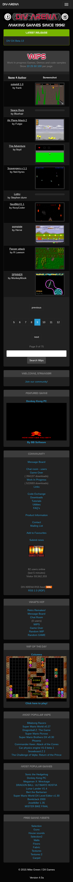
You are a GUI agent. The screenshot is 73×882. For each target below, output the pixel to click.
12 (58, 322)
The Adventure (17, 146)
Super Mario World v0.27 (36, 726)
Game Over (36, 472)
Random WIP (36, 631)
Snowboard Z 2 (36, 751)
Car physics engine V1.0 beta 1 (36, 747)
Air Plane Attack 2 (17, 120)
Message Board (36, 462)
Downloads (36, 497)
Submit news (36, 540)
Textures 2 (36, 854)
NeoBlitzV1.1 (17, 204)
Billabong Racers (36, 723)
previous (36, 307)
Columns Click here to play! (36, 679)
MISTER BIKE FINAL (36, 806)
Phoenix (36, 740)
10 (28, 66)
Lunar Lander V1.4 (36, 788)
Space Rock (17, 110)
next (36, 336)
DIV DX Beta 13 (15, 40)
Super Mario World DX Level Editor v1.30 (36, 795)
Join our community (36, 381)
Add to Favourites (36, 532)
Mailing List (36, 525)
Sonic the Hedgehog (36, 774)
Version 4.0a (37, 877)
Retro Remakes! (36, 610)
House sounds (37, 833)
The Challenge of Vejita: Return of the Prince (36, 754)
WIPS (36, 624)
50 (35, 66)
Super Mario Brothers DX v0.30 (36, 737)
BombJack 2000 (36, 799)
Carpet (36, 857)
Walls (37, 840)
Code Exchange (37, 493)
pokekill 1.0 (17, 84)
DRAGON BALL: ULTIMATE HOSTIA (36, 785)
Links (37, 486)
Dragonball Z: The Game (36, 730)
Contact (36, 522)
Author (22, 77)
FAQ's (36, 508)
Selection (36, 826)
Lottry (17, 194)
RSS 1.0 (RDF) (36, 590)
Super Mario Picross (36, 733)
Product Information (37, 515)
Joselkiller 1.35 (36, 802)
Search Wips (36, 360)
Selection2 (36, 836)
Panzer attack (17, 248)
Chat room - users (36, 469)
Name (11, 77)
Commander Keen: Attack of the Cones (36, 744)
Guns (36, 829)
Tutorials (36, 501)
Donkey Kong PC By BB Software (36, 422)
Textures (36, 850)
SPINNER (17, 274)
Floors (36, 843)
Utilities (37, 504)
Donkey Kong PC (36, 777)
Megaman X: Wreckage (36, 781)
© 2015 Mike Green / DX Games (36, 869)
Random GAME (36, 635)
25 (31, 66)
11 (51, 322)
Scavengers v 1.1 (17, 168)
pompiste (17, 226)
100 (39, 66)
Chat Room (36, 617)
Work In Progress (36, 479)
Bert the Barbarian (36, 792)
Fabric (36, 847)
